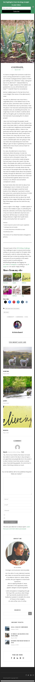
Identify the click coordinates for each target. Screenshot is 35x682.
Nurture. (5, 283)
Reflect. (15, 296)
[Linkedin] (17, 658)
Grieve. (5, 296)
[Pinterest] (20, 658)
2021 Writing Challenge (23, 248)
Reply (22, 452)
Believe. (24, 283)
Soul (26, 317)
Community (10, 317)
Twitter (7, 264)
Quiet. (14, 283)
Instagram (14, 264)
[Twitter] (14, 658)
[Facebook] (11, 658)
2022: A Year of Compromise (19, 627)
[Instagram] (23, 658)
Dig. (23, 296)
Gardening (19, 317)
